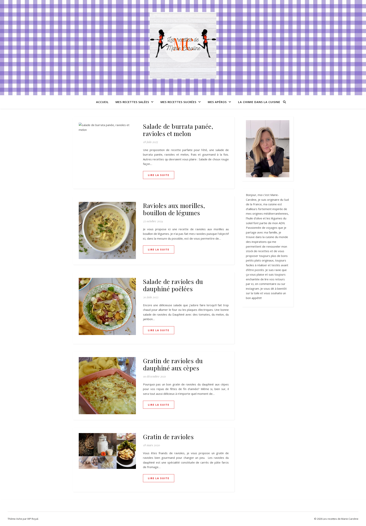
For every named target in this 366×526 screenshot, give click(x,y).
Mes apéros (217, 102)
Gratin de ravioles (168, 436)
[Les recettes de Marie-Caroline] (183, 45)
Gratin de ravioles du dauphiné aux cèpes (173, 364)
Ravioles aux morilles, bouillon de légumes (174, 209)
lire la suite (158, 175)
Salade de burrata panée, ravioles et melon (178, 129)
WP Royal (32, 518)
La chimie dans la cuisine (259, 102)
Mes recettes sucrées (178, 102)
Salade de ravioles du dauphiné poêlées (173, 285)
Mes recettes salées (132, 102)
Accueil (102, 102)
